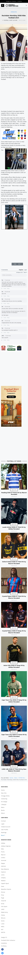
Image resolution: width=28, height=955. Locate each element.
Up (1, 288)
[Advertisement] (14, 95)
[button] (2, 5)
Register (21, 269)
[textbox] (14, 275)
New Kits (14, 489)
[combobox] (26, 5)
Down (5, 288)
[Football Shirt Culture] (12, 5)
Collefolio (20, 1)
